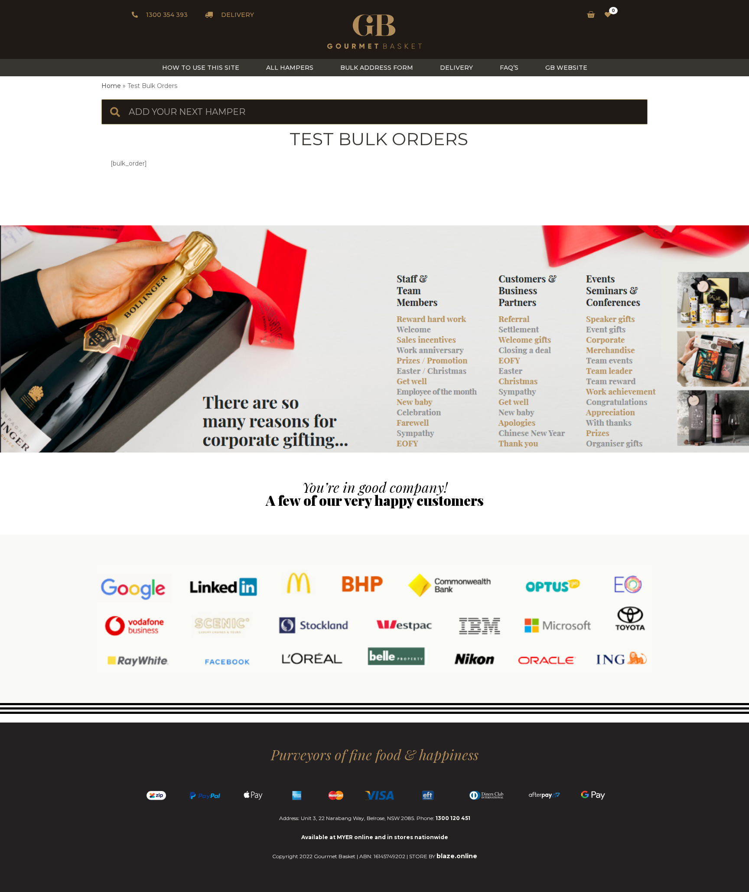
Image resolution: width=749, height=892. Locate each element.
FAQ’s (509, 68)
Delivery (456, 68)
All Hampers (289, 68)
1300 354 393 (166, 15)
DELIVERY (236, 15)
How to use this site (200, 68)
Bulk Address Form (376, 68)
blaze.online (456, 856)
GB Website (566, 68)
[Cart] (588, 14)
